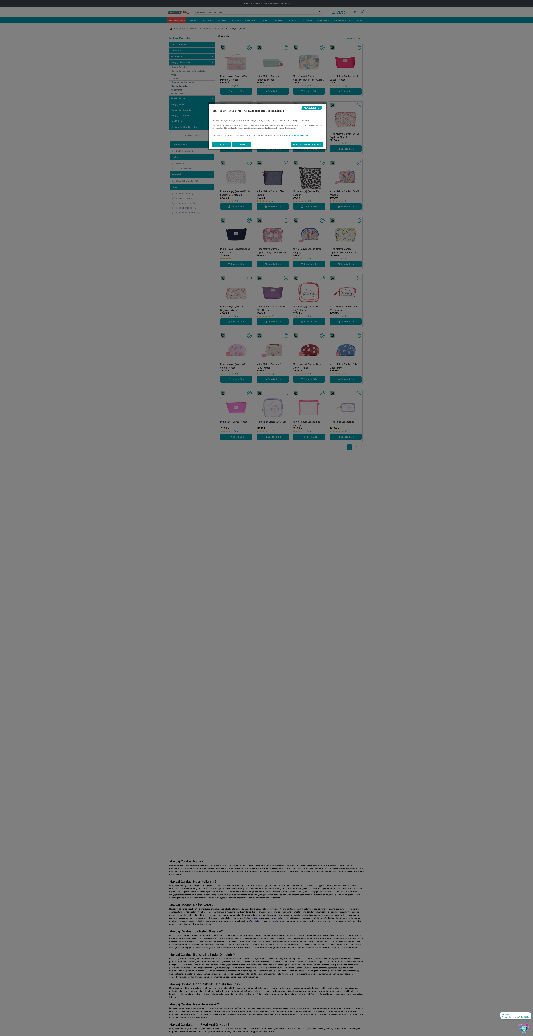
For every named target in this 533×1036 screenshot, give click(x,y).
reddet (242, 144)
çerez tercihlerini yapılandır (307, 144)
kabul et (221, 144)
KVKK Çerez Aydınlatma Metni (297, 135)
